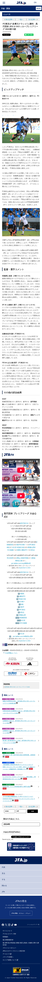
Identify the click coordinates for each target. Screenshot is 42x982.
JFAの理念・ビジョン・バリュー (21, 913)
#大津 (22, 633)
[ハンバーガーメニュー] (4, 2)
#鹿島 (19, 550)
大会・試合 (5, 8)
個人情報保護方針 (8, 940)
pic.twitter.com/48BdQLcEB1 (23, 636)
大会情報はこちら (11, 653)
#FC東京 (32, 544)
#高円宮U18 (24, 523)
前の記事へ (10, 19)
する (3, 879)
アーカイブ (6, 954)
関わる (4, 885)
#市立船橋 (23, 623)
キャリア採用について (9, 960)
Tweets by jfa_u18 (7, 839)
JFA (3, 891)
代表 (3, 867)
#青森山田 (30, 547)
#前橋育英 (23, 617)
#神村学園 (24, 558)
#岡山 (18, 558)
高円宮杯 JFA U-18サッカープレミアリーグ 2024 (17, 687)
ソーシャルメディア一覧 (33, 924)
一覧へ (21, 19)
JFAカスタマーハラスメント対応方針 (14, 951)
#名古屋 (19, 560)
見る (3, 873)
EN (35, 3)
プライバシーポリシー (9, 948)
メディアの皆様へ (8, 957)
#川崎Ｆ (23, 544)
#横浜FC (24, 550)
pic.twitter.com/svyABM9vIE (21, 563)
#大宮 (14, 547)
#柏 (8, 547)
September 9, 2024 (24, 568)
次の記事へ (32, 19)
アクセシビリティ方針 (9, 934)
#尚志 (33, 550)
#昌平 (18, 544)
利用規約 (5, 937)
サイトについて (7, 931)
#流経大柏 (20, 547)
